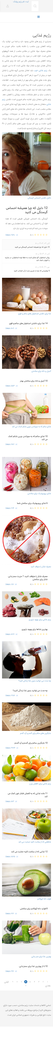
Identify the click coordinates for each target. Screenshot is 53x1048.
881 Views (10, 584)
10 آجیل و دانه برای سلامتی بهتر (34, 380)
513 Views (10, 801)
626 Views (10, 913)
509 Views (10, 328)
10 (25, 985)
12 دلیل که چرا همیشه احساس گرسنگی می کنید (27, 210)
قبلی (7, 981)
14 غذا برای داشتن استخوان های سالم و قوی (28, 323)
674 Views (10, 508)
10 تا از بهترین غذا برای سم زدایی (33, 966)
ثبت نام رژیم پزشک (21, 1)
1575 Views (10, 856)
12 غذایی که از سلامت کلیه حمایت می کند (29, 851)
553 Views (10, 385)
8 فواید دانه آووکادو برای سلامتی (34, 908)
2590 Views (10, 235)
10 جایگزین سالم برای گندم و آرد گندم (31, 743)
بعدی (48, 985)
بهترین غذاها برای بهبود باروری (35, 629)
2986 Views (10, 695)
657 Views (10, 444)
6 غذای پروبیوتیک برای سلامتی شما (32, 503)
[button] (6, 6)
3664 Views (10, 748)
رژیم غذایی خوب (40, 70)
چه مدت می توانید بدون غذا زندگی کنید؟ (30, 690)
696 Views (10, 971)
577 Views (10, 634)
